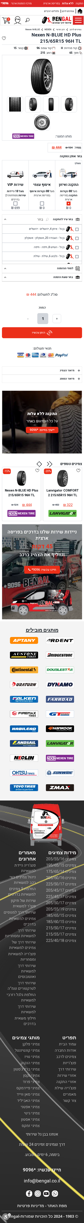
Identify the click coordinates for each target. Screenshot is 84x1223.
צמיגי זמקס (31, 1126)
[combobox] (30, 219)
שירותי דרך (67, 1069)
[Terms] (24, 640)
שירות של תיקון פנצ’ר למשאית (23, 903)
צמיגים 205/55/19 (61, 909)
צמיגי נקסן (31, 1075)
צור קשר (69, 1100)
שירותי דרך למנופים (20, 912)
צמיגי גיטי (32, 1113)
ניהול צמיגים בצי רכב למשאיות (23, 879)
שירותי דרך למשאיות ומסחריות (20, 933)
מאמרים (69, 1094)
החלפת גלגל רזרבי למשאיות (21, 997)
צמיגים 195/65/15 (61, 865)
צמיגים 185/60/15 (61, 922)
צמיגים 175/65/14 (61, 871)
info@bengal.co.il (42, 1181)
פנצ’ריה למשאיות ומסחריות (22, 956)
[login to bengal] (17, 20)
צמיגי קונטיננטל (27, 1050)
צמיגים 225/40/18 (61, 940)
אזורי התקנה (66, 1082)
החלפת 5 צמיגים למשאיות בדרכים (22, 891)
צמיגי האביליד (28, 1100)
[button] (49, 464)
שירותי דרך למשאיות (27, 1009)
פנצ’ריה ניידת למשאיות (25, 868)
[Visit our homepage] (80, 11)
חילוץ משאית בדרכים (25, 1021)
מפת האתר (56, 1205)
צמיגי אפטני (30, 1107)
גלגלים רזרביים (51, 11)
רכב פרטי (60, 29)
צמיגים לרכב (68, 11)
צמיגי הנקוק (30, 1063)
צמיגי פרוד (31, 1082)
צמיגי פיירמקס (28, 1088)
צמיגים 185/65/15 (61, 915)
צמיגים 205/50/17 (61, 903)
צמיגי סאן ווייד (28, 1094)
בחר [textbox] (40, 219)
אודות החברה (65, 1050)
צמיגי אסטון (30, 1119)
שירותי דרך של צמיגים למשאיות (22, 944)
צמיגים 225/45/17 (61, 897)
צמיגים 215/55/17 (61, 934)
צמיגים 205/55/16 (61, 859)
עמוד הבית (67, 1044)
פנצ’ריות (69, 1063)
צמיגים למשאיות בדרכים (22, 921)
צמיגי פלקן (31, 1044)
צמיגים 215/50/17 (61, 928)
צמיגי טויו (32, 1056)
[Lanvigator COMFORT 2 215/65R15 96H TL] (62, 478)
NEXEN (48, 29)
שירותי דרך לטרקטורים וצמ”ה (22, 985)
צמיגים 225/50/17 (61, 884)
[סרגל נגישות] (6, 1216)
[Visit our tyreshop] (56, 20)
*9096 (5, 3)
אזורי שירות (66, 1075)
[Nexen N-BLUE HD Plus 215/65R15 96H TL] (21, 478)
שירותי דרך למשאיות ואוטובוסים (27, 971)
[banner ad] (42, 598)
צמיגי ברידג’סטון (26, 1069)
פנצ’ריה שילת (65, 1088)
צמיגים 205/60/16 (61, 878)
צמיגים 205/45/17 (61, 890)
